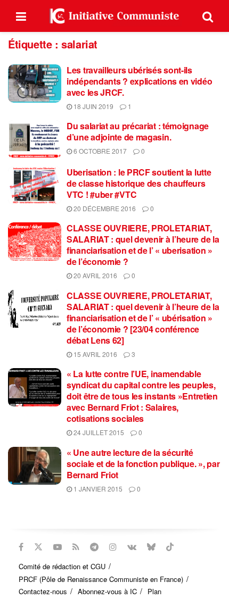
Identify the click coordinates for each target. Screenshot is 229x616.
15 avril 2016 (94, 354)
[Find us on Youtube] (57, 547)
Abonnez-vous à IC (107, 591)
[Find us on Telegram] (94, 547)
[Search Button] (207, 16)
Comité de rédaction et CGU (62, 566)
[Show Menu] (21, 16)
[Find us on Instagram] (113, 547)
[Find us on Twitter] (38, 547)
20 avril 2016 (94, 275)
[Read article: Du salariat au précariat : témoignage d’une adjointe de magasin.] (34, 139)
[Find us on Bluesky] (151, 547)
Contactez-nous (43, 591)
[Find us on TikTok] (170, 547)
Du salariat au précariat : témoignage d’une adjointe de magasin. (138, 131)
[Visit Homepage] (114, 16)
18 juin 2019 (92, 106)
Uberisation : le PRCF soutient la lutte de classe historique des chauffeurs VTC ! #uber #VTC (139, 183)
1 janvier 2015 (97, 488)
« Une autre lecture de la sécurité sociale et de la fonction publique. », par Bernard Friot (143, 463)
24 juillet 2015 (98, 432)
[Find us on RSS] (75, 547)
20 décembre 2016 (104, 208)
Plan (154, 591)
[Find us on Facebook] (21, 547)
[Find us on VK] (131, 547)
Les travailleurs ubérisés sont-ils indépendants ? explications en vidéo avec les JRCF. (139, 81)
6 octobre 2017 (99, 150)
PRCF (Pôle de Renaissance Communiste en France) (101, 579)
